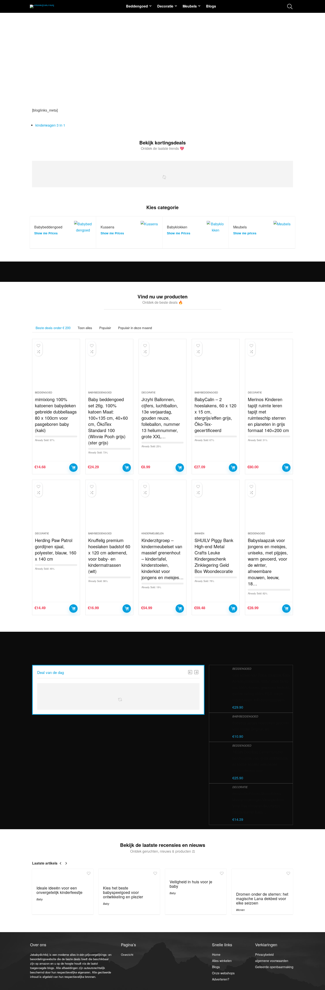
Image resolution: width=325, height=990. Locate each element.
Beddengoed (137, 6)
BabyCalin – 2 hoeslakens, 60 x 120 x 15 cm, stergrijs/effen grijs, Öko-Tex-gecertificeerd (215, 414)
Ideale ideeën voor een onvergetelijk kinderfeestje (59, 890)
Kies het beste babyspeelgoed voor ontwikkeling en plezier (123, 892)
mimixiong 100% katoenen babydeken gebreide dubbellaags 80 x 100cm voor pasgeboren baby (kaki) (56, 414)
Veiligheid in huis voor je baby (191, 884)
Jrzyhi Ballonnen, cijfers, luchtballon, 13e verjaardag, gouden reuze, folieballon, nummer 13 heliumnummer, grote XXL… (160, 418)
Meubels (190, 6)
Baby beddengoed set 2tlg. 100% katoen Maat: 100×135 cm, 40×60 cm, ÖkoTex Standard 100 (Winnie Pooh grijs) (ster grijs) (108, 421)
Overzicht (127, 954)
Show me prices (244, 233)
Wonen (240, 910)
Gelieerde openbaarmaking (274, 967)
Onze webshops (223, 973)
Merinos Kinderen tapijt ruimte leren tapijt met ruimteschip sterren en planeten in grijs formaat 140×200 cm (268, 414)
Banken (199, 533)
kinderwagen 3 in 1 (50, 125)
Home (216, 954)
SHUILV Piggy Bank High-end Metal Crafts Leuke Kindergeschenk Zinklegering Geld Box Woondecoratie (214, 555)
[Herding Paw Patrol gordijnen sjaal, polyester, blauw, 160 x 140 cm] (56, 508)
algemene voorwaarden (271, 960)
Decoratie (165, 6)
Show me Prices (46, 233)
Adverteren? (220, 979)
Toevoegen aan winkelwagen (73, 467)
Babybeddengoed (100, 392)
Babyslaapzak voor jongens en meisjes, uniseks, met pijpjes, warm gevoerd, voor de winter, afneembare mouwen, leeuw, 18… (268, 562)
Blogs (211, 6)
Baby (39, 899)
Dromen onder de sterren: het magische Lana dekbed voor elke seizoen (262, 898)
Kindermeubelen (152, 533)
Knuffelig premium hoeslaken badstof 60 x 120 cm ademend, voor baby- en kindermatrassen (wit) (109, 555)
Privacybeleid (264, 954)
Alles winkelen (222, 960)
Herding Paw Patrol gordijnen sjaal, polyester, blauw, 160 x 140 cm (55, 549)
